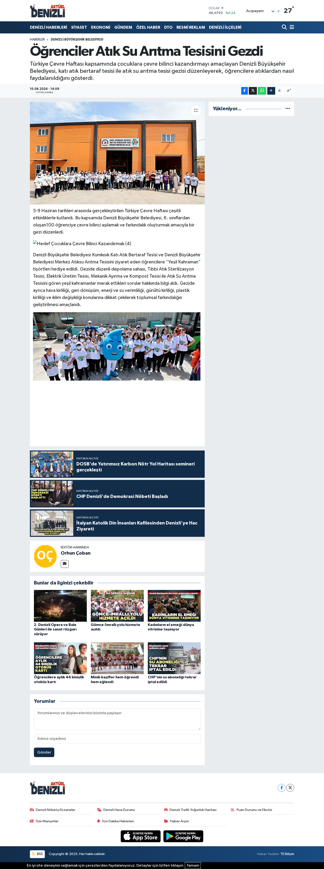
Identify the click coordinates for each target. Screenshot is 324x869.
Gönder (44, 752)
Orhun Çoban (76, 553)
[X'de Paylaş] (253, 91)
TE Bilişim (287, 854)
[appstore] (141, 836)
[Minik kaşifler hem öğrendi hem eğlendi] (117, 658)
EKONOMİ (100, 27)
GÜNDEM (123, 27)
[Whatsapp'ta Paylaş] (262, 91)
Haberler (37, 39)
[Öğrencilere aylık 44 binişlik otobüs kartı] (60, 658)
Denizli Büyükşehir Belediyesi (77, 39)
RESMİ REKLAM (190, 27)
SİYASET (79, 27)
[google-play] (183, 836)
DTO (168, 27)
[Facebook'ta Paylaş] (244, 91)
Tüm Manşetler (47, 821)
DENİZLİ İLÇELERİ (225, 27)
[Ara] (285, 27)
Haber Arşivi (179, 821)
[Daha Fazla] (271, 91)
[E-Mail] (65, 564)
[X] (290, 788)
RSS (39, 854)
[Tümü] (288, 109)
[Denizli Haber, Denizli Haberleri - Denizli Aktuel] (47, 10)
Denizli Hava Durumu (119, 810)
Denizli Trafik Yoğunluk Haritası (193, 810)
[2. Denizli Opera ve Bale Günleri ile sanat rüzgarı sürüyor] (60, 606)
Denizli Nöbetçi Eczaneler (55, 810)
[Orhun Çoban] (45, 556)
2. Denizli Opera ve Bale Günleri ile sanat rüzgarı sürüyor (55, 629)
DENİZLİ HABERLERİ (48, 27)
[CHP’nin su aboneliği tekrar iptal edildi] (174, 658)
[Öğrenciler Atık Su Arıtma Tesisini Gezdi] (117, 153)
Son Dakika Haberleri (118, 821)
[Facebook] (282, 788)
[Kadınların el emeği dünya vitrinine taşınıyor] (174, 606)
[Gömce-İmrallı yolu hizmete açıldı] (117, 606)
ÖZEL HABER (148, 27)
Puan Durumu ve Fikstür (254, 810)
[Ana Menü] (291, 27)
